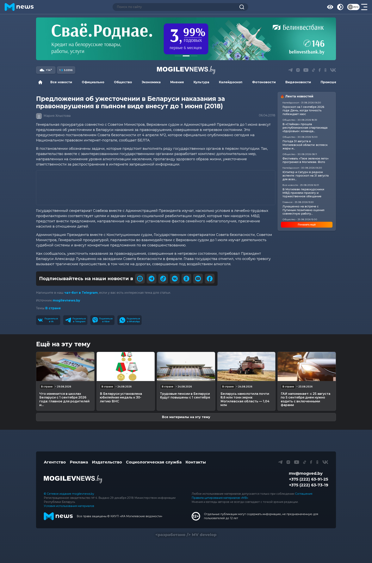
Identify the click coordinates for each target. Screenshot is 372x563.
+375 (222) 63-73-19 (308, 485)
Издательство (107, 462)
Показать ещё (307, 224)
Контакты (195, 462)
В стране (53, 308)
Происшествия (334, 82)
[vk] (175, 278)
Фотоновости (264, 82)
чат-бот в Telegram (81, 292)
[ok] (186, 278)
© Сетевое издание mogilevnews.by (69, 493)
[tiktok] (163, 278)
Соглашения (303, 493)
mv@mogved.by (306, 473)
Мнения (177, 82)
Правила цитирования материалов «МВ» (220, 498)
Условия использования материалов (69, 506)
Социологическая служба (154, 462)
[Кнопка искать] (241, 7)
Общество (123, 82)
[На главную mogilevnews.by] (19, 7)
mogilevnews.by (66, 300)
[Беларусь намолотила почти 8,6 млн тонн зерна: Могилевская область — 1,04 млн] (246, 366)
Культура (201, 82)
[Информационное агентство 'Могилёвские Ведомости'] (186, 70)
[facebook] (209, 278)
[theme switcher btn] (340, 7)
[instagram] (140, 278)
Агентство (55, 462)
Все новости (61, 82)
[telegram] (151, 278)
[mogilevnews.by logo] (73, 479)
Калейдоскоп (230, 82)
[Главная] (41, 82)
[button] (178, 56)
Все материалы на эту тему (186, 417)
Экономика (151, 82)
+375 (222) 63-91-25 (308, 479)
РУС (356, 7)
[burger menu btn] (364, 7)
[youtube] (198, 278)
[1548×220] (186, 38)
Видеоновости (298, 82)
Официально (93, 82)
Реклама (79, 462)
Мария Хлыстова (57, 116)
